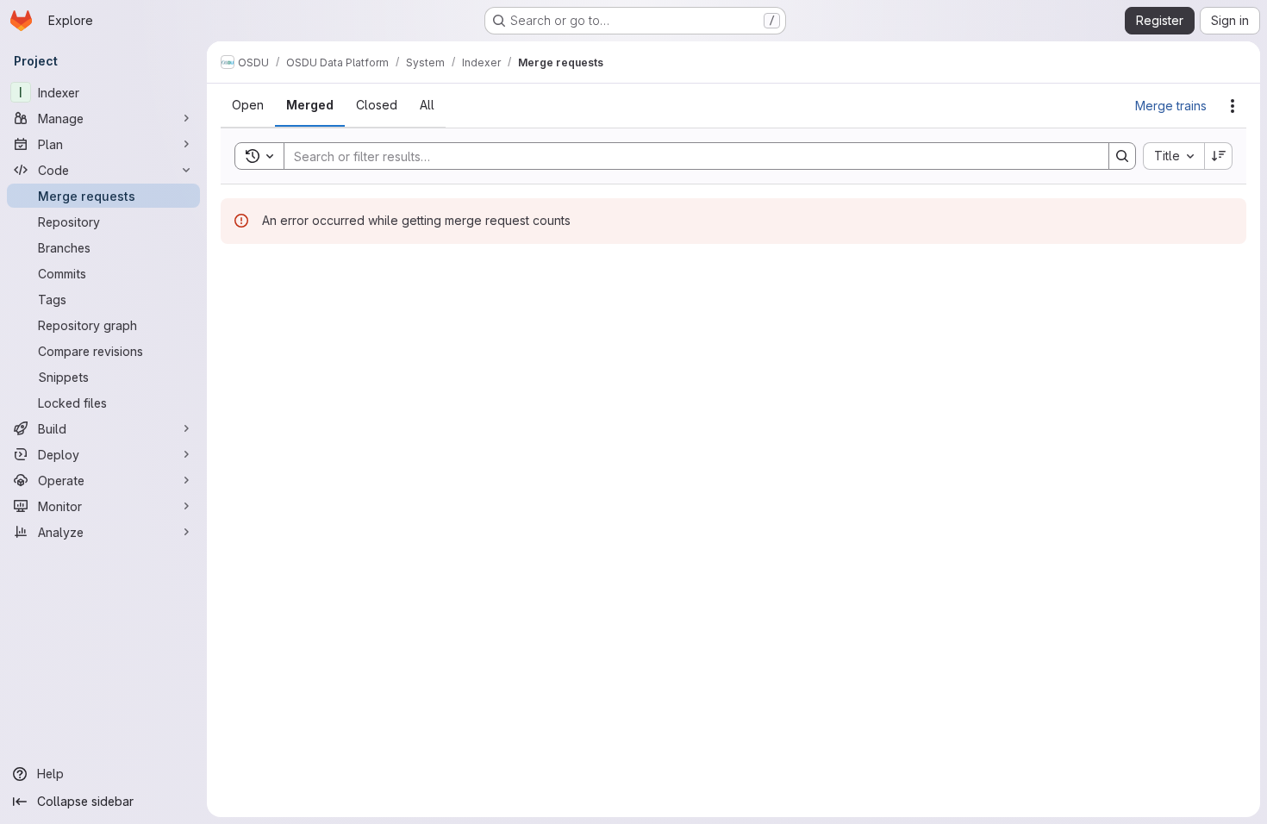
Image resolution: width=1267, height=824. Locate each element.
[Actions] (1232, 106)
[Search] (1122, 156)
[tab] (248, 105)
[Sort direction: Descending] (1219, 156)
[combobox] (1173, 156)
